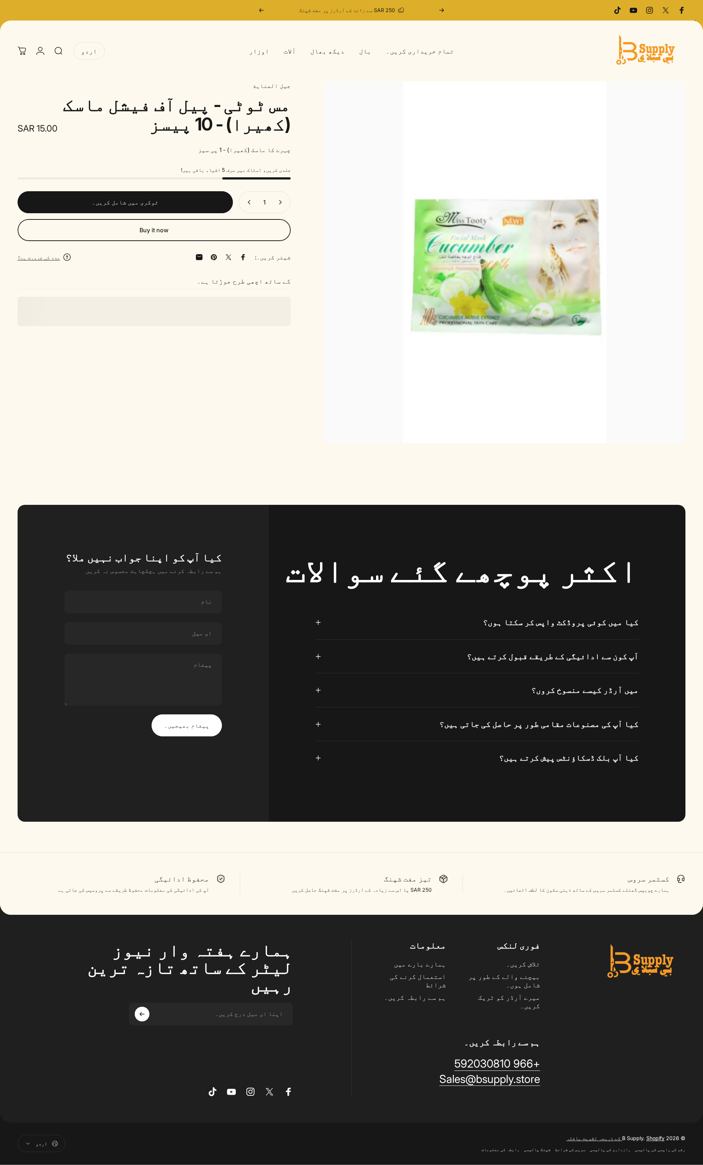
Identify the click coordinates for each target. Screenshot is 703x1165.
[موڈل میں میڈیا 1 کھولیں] (504, 262)
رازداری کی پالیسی (610, 1149)
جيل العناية (272, 85)
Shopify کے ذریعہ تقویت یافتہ (615, 1138)
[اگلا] (261, 10)
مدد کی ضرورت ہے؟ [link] (39, 257)
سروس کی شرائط (570, 1149)
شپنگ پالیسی (537, 1149)
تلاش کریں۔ (523, 964)
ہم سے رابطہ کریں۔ (415, 997)
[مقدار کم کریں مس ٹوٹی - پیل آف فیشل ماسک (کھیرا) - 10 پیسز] (282, 202)
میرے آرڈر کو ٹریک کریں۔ (509, 1002)
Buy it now (154, 230)
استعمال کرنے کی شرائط (418, 981)
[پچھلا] (442, 10)
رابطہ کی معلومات (500, 1149)
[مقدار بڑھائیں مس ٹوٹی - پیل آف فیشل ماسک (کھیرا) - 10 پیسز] (247, 202)
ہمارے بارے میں (420, 964)
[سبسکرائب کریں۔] (142, 1014)
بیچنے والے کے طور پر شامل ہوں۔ (504, 981)
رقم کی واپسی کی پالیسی (660, 1149)
